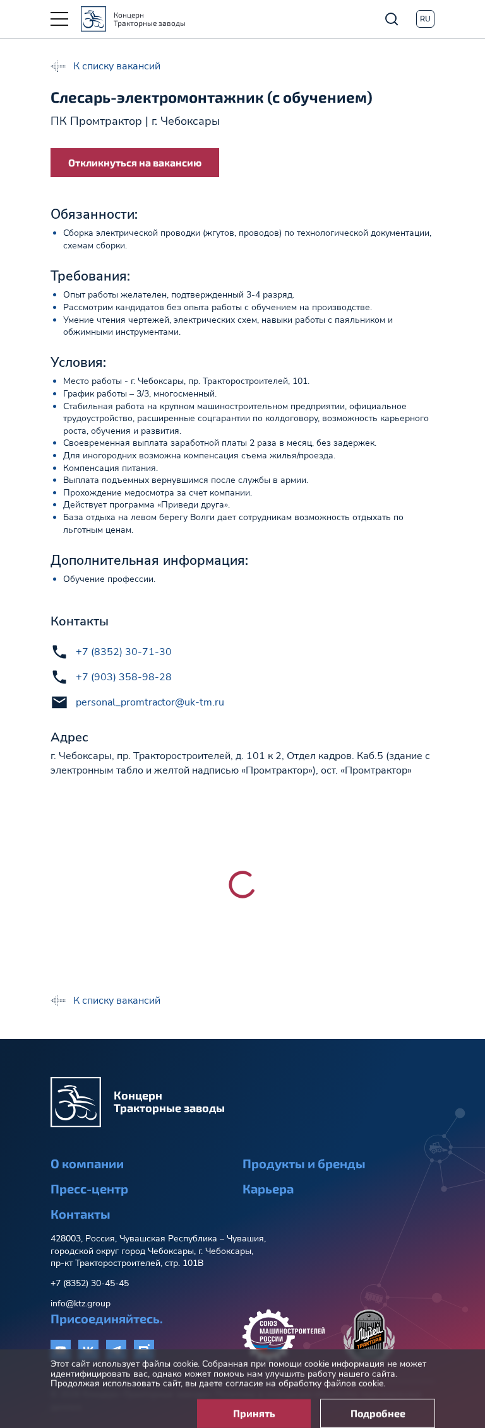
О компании (87, 1163)
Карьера (268, 1188)
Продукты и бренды (304, 1163)
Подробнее (377, 1403)
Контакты (81, 1213)
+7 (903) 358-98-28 (124, 677)
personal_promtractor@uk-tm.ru (150, 702)
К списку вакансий (116, 66)
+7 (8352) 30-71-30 (124, 652)
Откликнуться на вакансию (134, 162)
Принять (254, 1403)
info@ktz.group (81, 1303)
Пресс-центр (89, 1188)
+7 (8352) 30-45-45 (90, 1283)
